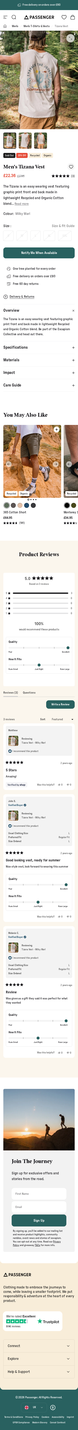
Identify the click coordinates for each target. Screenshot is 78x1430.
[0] (64, 17)
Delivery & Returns (22, 296)
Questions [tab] (29, 694)
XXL (64, 235)
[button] (63, 176)
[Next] (56, 464)
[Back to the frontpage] (5, 26)
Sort (43, 719)
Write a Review (63, 706)
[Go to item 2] (25, 141)
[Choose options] (56, 429)
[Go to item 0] (9, 141)
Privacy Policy (32, 1417)
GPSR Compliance (21, 1422)
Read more (21, 203)
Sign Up (39, 1220)
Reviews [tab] (10, 694)
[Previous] (9, 464)
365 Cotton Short (14, 512)
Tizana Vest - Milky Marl (34, 742)
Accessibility (58, 1417)
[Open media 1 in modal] (70, 38)
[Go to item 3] (40, 141)
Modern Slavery (40, 1422)
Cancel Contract (57, 1422)
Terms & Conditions (13, 1417)
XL (49, 235)
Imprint (70, 1417)
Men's (15, 26)
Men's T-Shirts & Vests (37, 26)
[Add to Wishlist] (71, 166)
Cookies (45, 1417)
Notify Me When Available (39, 253)
